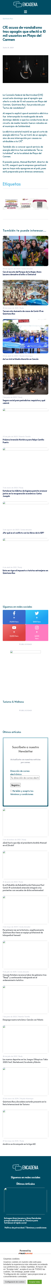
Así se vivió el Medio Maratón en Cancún (20, 359)
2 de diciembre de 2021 (12, 839)
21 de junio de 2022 (10, 882)
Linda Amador (27, 269)
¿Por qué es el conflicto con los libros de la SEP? (23, 532)
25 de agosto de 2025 (11, 269)
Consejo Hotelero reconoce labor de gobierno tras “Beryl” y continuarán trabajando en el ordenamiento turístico (25, 977)
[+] (14, 613)
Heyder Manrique (26, 356)
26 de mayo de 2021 (10, 308)
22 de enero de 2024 (11, 1098)
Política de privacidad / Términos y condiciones (26, 1227)
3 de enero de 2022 (10, 488)
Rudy (22, 308)
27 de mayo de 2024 (10, 1141)
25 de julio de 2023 (10, 436)
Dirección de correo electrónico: (20, 772)
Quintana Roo (8, 19)
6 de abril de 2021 (10, 567)
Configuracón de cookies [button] (14, 1282)
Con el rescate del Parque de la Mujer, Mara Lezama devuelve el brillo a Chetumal (22, 273)
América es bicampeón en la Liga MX (19, 1144)
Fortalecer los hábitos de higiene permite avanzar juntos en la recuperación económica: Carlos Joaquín (25, 493)
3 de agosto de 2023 (11, 530)
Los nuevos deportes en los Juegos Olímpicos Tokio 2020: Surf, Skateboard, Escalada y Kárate (25, 1060)
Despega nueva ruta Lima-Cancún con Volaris (23, 1019)
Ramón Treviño (25, 436)
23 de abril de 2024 (10, 356)
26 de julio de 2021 (10, 1056)
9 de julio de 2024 (10, 972)
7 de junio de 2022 (10, 397)
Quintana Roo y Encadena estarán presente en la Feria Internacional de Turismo (24, 1103)
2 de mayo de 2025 (10, 927)
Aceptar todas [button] (34, 1282)
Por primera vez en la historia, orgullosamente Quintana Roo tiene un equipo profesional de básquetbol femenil (23, 932)
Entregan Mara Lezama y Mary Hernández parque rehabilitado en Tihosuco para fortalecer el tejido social (22, 1220)
